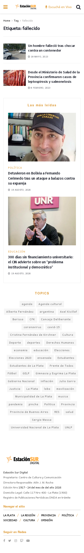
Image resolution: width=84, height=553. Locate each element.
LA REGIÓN (28, 515)
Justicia (14, 389)
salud (69, 412)
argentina (47, 312)
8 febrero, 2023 (40, 87)
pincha (33, 404)
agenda (27, 304)
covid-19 (53, 327)
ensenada (44, 358)
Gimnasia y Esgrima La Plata (56, 373)
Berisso (18, 319)
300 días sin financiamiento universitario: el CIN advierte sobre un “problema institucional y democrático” (40, 262)
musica (63, 396)
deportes (33, 342)
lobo (47, 389)
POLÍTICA (15, 167)
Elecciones (62, 350)
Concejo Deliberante (56, 319)
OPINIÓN (47, 520)
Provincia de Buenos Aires (29, 412)
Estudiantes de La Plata (27, 366)
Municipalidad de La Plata (33, 396)
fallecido (27, 20)
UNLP (68, 427)
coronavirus (32, 327)
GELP (26, 373)
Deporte (15, 342)
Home (6, 20)
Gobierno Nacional (21, 381)
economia (21, 350)
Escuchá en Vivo (60, 6)
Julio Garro (67, 381)
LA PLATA (9, 515)
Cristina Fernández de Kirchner (33, 335)
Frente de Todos (61, 366)
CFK (32, 319)
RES (57, 412)
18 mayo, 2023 (39, 56)
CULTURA (29, 520)
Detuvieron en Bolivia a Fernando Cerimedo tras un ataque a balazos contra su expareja (41, 178)
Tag (16, 20)
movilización (65, 389)
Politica (49, 404)
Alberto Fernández (20, 312)
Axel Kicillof (68, 312)
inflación (47, 381)
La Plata (32, 389)
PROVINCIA (48, 515)
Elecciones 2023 (20, 358)
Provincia (68, 404)
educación (41, 350)
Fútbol (12, 373)
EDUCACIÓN (16, 251)
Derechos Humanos (60, 342)
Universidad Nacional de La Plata (35, 427)
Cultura (67, 335)
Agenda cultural (50, 304)
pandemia (16, 404)
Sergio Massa (42, 420)
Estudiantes (66, 358)
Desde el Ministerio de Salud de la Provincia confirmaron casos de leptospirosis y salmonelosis (54, 77)
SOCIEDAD (10, 520)
